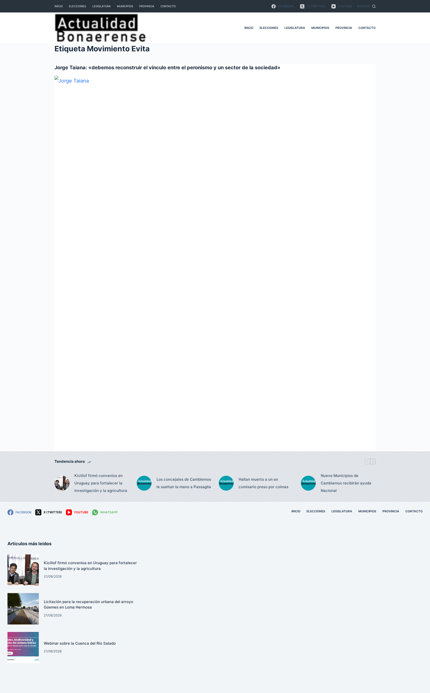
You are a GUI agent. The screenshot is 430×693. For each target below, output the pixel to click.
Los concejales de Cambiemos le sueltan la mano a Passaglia (184, 483)
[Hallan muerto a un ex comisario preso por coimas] (226, 483)
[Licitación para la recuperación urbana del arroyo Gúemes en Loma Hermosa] (23, 608)
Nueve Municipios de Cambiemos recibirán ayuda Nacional (346, 483)
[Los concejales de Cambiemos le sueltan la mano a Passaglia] (144, 483)
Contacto (168, 6)
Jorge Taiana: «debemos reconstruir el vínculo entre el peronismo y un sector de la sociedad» (167, 68)
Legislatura (101, 6)
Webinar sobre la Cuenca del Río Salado (80, 643)
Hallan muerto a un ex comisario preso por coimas (263, 483)
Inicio (58, 6)
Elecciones (77, 6)
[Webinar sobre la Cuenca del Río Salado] (23, 647)
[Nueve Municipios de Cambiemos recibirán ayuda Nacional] (308, 483)
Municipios (125, 6)
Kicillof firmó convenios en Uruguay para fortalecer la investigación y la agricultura (100, 483)
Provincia (146, 6)
